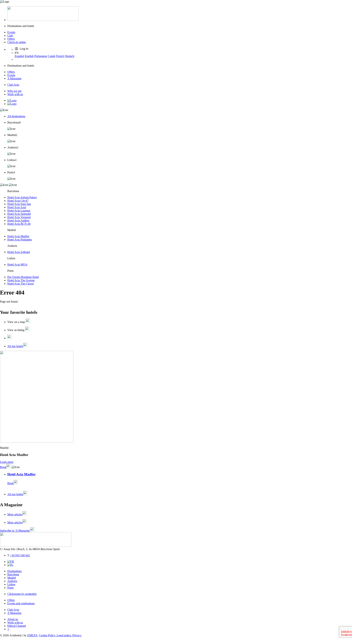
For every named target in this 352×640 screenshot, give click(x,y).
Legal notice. (64, 635)
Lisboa (11, 584)
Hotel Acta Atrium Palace (22, 197)
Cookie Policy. (48, 635)
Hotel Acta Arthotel (18, 252)
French (60, 56)
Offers (11, 38)
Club (10, 35)
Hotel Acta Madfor (18, 236)
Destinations (14, 571)
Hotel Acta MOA (17, 264)
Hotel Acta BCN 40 (18, 223)
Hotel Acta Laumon (18, 210)
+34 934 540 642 (20, 555)
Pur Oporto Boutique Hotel (23, 277)
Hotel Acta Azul (16, 207)
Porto (10, 587)
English (29, 56)
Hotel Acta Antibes (18, 220)
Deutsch (69, 56)
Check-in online (16, 42)
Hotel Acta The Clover (20, 283)
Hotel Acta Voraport (19, 217)
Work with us (15, 94)
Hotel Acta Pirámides (19, 239)
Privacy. (77, 635)
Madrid (11, 577)
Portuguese (40, 56)
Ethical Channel (16, 625)
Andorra (12, 581)
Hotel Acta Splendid (19, 213)
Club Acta (13, 84)
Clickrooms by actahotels (21, 593)
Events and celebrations (21, 603)
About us (12, 619)
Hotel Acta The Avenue (21, 280)
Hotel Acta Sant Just (19, 204)
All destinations (16, 116)
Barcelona (13, 574)
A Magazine (14, 78)
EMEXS (32, 635)
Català (51, 56)
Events (11, 32)
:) (8, 629)
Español (19, 56)
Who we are (14, 90)
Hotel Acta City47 (17, 200)
